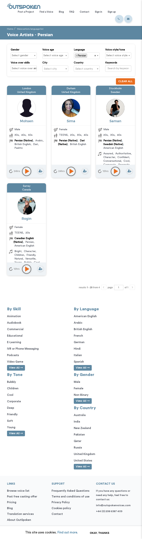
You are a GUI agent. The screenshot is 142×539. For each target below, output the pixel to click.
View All (14, 368)
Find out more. (67, 532)
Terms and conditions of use (70, 496)
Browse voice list (18, 490)
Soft (10, 421)
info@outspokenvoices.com (113, 505)
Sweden (115, 92)
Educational (15, 335)
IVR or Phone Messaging (23, 348)
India (77, 421)
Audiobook (14, 322)
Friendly (30, 255)
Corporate (14, 401)
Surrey (26, 186)
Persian (29, 242)
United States (83, 460)
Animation (14, 316)
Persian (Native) (23, 140)
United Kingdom (26, 92)
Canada (26, 189)
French (78, 335)
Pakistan (79, 434)
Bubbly (11, 382)
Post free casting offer (22, 496)
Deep (10, 408)
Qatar (77, 441)
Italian (78, 355)
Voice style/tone (115, 49)
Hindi (77, 348)
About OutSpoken (19, 520)
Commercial (15, 329)
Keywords (111, 62)
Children (19, 255)
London (26, 88)
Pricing (11, 502)
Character (109, 157)
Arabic (39, 140)
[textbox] (24, 55)
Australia (80, 415)
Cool (126, 161)
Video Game (15, 361)
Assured (108, 153)
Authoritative (123, 153)
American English (113, 148)
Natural (18, 258)
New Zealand (82, 428)
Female (63, 129)
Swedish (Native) (113, 144)
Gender (15, 49)
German (79, 342)
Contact (57, 514)
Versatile (30, 258)
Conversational (112, 161)
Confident (123, 157)
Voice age (48, 49)
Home (10, 29)
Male (17, 129)
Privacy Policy (61, 502)
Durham (71, 88)
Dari (35, 144)
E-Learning (14, 342)
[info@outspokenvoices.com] (128, 19)
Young (11, 427)
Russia (78, 447)
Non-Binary (81, 395)
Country (78, 62)
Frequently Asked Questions (70, 490)
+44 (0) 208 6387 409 (109, 511)
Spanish (79, 361)
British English (22, 144)
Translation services (20, 514)
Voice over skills (20, 62)
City (44, 62)
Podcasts (13, 355)
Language (79, 49)
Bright (17, 251)
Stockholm (115, 88)
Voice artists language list (30, 29)
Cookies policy (61, 508)
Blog (10, 508)
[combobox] (24, 55)
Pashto (18, 148)
